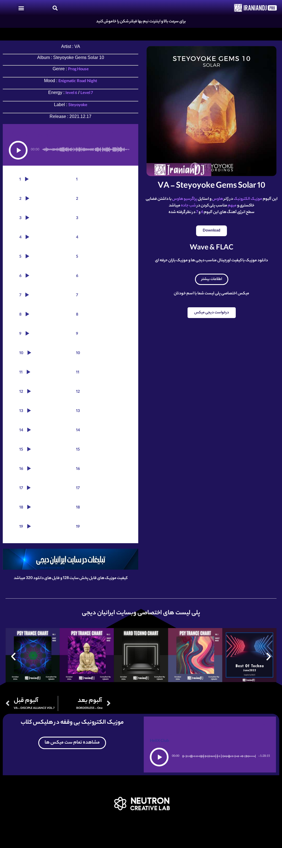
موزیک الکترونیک (248, 199)
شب (192, 206)
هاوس (217, 199)
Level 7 (86, 93)
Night (92, 81)
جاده (185, 206)
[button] (21, 7)
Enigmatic (67, 81)
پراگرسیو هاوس (184, 199)
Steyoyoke (77, 105)
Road (81, 81)
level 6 (71, 93)
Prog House (78, 69)
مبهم (232, 206)
